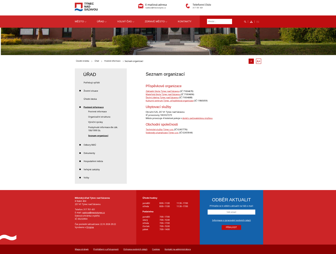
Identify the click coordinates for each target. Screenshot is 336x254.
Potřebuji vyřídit (92, 82)
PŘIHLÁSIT (231, 227)
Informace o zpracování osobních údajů (231, 220)
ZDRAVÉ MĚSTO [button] (155, 21)
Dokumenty (89, 153)
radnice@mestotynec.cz (93, 212)
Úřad (96, 61)
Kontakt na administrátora (178, 249)
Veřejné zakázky (92, 169)
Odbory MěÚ (90, 144)
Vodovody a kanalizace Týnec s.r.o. (162, 132)
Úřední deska (90, 99)
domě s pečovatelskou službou (197, 118)
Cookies (156, 249)
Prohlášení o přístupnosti (106, 249)
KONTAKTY (184, 21)
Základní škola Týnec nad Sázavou (162, 91)
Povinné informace (112, 61)
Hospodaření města (93, 161)
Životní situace (91, 90)
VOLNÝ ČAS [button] (124, 21)
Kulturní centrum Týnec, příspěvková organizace (170, 100)
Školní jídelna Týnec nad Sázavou (162, 97)
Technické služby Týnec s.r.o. (160, 129)
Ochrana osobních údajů (135, 249)
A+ (258, 61)
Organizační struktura (99, 116)
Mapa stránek (82, 249)
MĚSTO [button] (79, 21)
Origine (90, 227)
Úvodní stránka (82, 61)
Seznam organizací (98, 135)
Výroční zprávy (95, 122)
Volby (86, 177)
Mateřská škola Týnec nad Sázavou (163, 94)
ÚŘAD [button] (100, 21)
